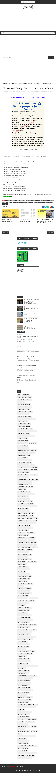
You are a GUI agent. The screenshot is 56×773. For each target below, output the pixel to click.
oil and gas (21, 402)
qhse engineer (22, 738)
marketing (34, 731)
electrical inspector (30, 469)
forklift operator (23, 472)
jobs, (51, 91)
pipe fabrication (22, 443)
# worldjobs (4, 204)
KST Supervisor (22, 665)
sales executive (22, 750)
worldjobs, (40, 93)
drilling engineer (23, 530)
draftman (31, 540)
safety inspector (23, 748)
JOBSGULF (12, 766)
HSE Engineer (22, 489)
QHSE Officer (22, 605)
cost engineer (32, 544)
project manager (23, 440)
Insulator (21, 600)
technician (30, 503)
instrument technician (25, 399)
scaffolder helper (23, 753)
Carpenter (21, 506)
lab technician (22, 564)
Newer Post (5, 232)
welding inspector (23, 450)
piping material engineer (25, 639)
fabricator (31, 494)
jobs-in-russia (31, 561)
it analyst (21, 721)
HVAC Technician (20, 82)
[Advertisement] (28, 20)
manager (20, 586)
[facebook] (16, 771)
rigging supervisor (23, 498)
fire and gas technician (25, 619)
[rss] (31, 771)
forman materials (23, 702)
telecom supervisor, (34, 93)
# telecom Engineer (38, 202)
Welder (20, 414)
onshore (31, 513)
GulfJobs (20, 523)
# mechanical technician (28, 202)
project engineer (23, 448)
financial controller (24, 699)
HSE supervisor (22, 486)
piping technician (23, 595)
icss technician (22, 707)
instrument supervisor (41, 82)
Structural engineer (24, 525)
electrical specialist (24, 615)
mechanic (33, 450)
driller (20, 469)
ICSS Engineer (33, 598)
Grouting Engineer (23, 658)
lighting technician (24, 731)
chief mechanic (22, 557)
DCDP (32, 651)
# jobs (9, 202)
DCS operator (22, 544)
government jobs (23, 624)
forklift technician (24, 622)
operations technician (24, 593)
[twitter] (19, 771)
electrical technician (10, 82)
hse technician (22, 581)
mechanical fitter (23, 477)
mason (31, 486)
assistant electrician (24, 607)
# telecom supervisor (48, 202)
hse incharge (22, 704)
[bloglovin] (25, 771)
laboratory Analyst (24, 726)
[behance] (33, 771)
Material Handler (23, 603)
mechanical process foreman (27, 636)
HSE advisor (31, 537)
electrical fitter (32, 518)
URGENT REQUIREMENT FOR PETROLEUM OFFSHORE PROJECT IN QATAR (45, 221)
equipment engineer (24, 578)
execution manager (23, 685)
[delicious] (39, 771)
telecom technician (24, 511)
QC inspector (22, 494)
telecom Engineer (37, 83)
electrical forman (23, 433)
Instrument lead (23, 663)
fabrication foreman (24, 687)
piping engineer (22, 435)
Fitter (35, 520)
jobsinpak (29, 549)
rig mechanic (22, 532)
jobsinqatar (32, 443)
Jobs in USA (20, 271)
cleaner (20, 678)
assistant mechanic (23, 610)
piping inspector (23, 496)
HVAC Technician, (17, 91)
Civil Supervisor (23, 445)
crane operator (22, 438)
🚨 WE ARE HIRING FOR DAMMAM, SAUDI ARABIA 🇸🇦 (31, 308)
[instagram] (36, 771)
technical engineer (24, 646)
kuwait (32, 465)
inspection (32, 707)
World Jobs (19, 268)
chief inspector (22, 675)
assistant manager (23, 670)
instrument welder (23, 714)
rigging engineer (23, 552)
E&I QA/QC (20, 653)
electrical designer (24, 547)
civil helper (32, 675)
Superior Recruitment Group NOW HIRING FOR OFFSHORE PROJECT (31, 327)
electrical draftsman (24, 559)
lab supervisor (22, 724)
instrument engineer (24, 423)
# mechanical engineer (16, 202)
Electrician (21, 419)
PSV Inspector (33, 665)
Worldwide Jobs (20, 269)
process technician (24, 573)
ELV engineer (29, 653)
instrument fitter (23, 465)
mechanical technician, (16, 93)
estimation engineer (24, 682)
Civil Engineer (31, 419)
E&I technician (22, 501)
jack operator (30, 721)
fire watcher (22, 561)
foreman (34, 547)
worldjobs (4, 85)
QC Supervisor (22, 540)
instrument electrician (30, 82)
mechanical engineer (16, 83)
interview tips (22, 719)
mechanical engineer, (7, 93)
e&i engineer (21, 503)
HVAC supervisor (23, 452)
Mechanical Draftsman (25, 576)
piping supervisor (31, 431)
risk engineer (22, 745)
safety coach (32, 745)
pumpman (34, 542)
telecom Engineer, (25, 93)
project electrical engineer (26, 736)
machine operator (23, 566)
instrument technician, (45, 91)
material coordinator (24, 588)
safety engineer (23, 598)
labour (34, 726)
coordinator (28, 678)
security (33, 753)
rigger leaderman (23, 741)
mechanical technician (27, 83)
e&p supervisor (22, 612)
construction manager (25, 481)
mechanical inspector (24, 460)
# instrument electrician (31, 200)
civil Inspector (22, 457)
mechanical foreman (24, 426)
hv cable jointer (33, 704)
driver (30, 501)
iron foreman (32, 719)
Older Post (50, 232)
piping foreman (32, 467)
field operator (22, 513)
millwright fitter (31, 506)
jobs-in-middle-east (24, 542)
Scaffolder (33, 474)
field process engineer (25, 697)
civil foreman (22, 467)
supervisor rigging (23, 644)
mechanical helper (23, 569)
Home (4, 82)
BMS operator (22, 537)
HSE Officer (21, 462)
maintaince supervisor (24, 632)
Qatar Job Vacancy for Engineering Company (25, 220)
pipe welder (21, 571)
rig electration (22, 641)
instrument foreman (24, 491)
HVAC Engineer (33, 479)
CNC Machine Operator (24, 520)
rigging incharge (23, 743)
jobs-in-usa (21, 549)
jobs (9, 83)
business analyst (23, 673)
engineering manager (24, 680)
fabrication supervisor (25, 690)
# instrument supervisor (42, 200)
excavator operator (24, 617)
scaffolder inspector (24, 554)
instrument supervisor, (35, 91)
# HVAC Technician (21, 200)
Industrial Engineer (24, 661)
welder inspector (23, 535)
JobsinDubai (21, 518)
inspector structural (24, 711)
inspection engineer (24, 627)
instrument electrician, (25, 91)
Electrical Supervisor (25, 416)
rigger (26, 414)
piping (19, 733)
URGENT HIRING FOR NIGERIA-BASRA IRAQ (7, 220)
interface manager (23, 716)
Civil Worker (21, 649)
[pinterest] (22, 771)
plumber (32, 452)
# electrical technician (10, 200)
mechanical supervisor (25, 411)
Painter (29, 462)
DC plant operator (23, 651)
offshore (32, 435)
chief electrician (30, 523)
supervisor (30, 532)
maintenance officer (24, 634)
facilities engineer (23, 692)
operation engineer (24, 590)
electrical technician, (8, 91)
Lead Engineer (30, 600)
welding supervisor (24, 455)
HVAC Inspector (22, 515)
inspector (21, 709)
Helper (31, 515)
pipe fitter (21, 431)
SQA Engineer (22, 668)
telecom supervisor (47, 83)
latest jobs (21, 728)
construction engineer (25, 527)
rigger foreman (22, 479)
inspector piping (23, 629)
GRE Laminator (22, 656)
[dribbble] (28, 771)
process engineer (23, 474)
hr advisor (33, 624)
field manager (22, 695)
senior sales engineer (24, 757)
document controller (24, 484)
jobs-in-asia (33, 629)
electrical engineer (24, 404)
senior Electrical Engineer (26, 755)
